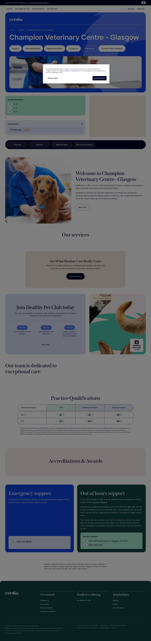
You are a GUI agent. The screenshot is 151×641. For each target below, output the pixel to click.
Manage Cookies (53, 78)
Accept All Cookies (99, 78)
